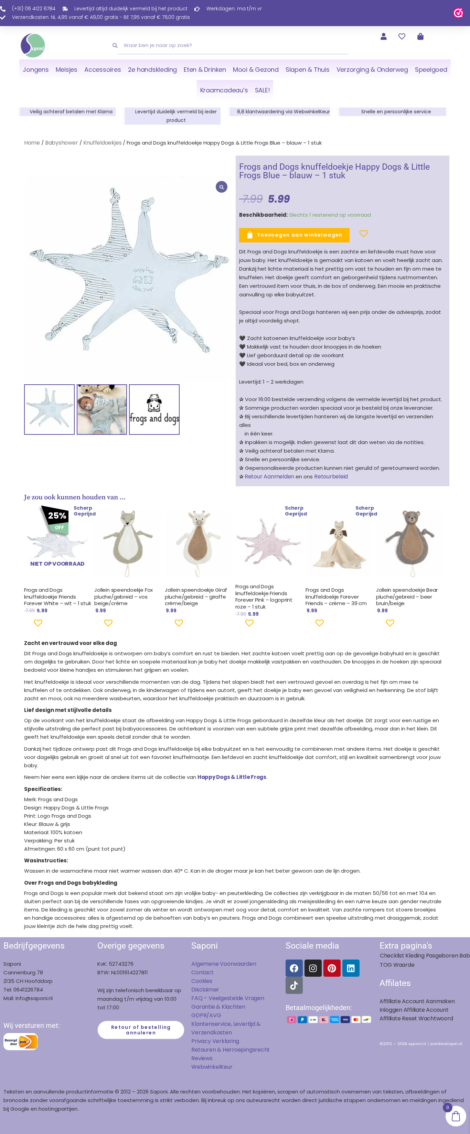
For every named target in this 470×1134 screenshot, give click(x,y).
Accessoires (102, 69)
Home (32, 143)
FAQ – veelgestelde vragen (227, 998)
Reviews (201, 1058)
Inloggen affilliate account (414, 1010)
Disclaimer (205, 990)
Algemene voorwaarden (223, 964)
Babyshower (61, 143)
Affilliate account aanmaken (417, 1001)
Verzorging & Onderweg (372, 69)
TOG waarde (397, 965)
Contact (202, 972)
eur (228, 1067)
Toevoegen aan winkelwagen (300, 234)
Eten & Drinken (205, 69)
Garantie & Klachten (218, 1007)
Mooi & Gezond (256, 69)
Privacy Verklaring (215, 1041)
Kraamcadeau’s (224, 90)
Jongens (36, 69)
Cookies (201, 981)
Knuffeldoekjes (102, 143)
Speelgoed (431, 69)
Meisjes (66, 69)
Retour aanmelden (269, 476)
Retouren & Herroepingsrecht (230, 1050)
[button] (353, 236)
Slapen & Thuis (308, 69)
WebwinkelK (207, 1067)
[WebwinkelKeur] (458, 12)
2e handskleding (152, 69)
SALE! (262, 90)
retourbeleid (330, 476)
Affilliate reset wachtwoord (416, 1018)
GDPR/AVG (206, 1015)
